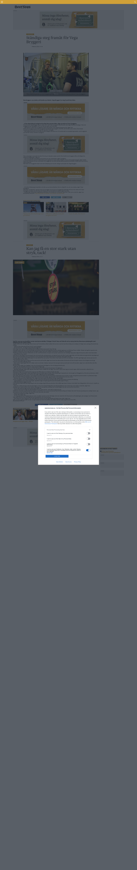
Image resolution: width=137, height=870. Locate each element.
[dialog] (68, 435)
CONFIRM (57, 456)
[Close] (95, 408)
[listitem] (68, 430)
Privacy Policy (77, 461)
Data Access (68, 461)
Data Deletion (59, 461)
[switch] (88, 433)
